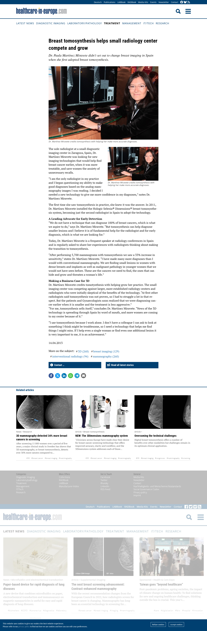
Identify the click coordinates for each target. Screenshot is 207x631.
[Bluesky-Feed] (185, 2)
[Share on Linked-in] (64, 375)
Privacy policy (140, 492)
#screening (185, 458)
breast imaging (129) (106, 351)
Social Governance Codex (146, 489)
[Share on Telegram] (77, 375)
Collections (64, 477)
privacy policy (24, 626)
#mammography (65, 458)
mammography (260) (106, 356)
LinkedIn (105, 486)
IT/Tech (148, 23)
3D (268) (83, 351)
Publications (109, 2)
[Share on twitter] (57, 375)
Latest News (25, 23)
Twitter (104, 480)
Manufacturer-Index (69, 486)
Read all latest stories (122, 365)
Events (153, 2)
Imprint (137, 495)
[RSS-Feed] (188, 2)
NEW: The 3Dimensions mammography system (101, 435)
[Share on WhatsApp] (70, 375)
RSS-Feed (105, 489)
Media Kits (143, 2)
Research (162, 23)
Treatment (112, 23)
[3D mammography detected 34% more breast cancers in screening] (44, 412)
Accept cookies (176, 624)
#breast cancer (37, 458)
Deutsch (98, 2)
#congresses (160, 458)
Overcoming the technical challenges (155, 435)
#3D (28, 458)
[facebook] (181, 2)
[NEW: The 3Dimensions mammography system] (103, 412)
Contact (174, 2)
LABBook (121, 2)
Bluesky (104, 483)
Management (131, 23)
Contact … (58, 365)
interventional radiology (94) (70, 356)
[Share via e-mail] (83, 375)
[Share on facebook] (51, 375)
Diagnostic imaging (50, 23)
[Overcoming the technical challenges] (162, 412)
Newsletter (164, 2)
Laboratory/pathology (84, 23)
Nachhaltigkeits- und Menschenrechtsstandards (157, 486)
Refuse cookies (158, 624)
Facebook (105, 477)
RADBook (132, 2)
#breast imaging (51, 458)
